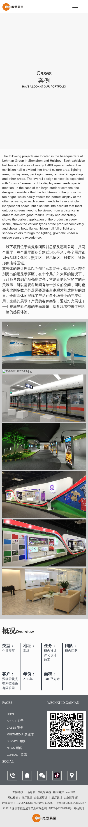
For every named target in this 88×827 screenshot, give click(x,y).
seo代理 (70, 792)
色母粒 (31, 792)
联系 (17, 754)
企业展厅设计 (42, 797)
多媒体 (20, 734)
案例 (15, 727)
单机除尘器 (44, 792)
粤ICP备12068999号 (60, 808)
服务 (16, 741)
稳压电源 (58, 792)
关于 (15, 721)
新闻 (14, 748)
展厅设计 (27, 797)
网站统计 (79, 808)
